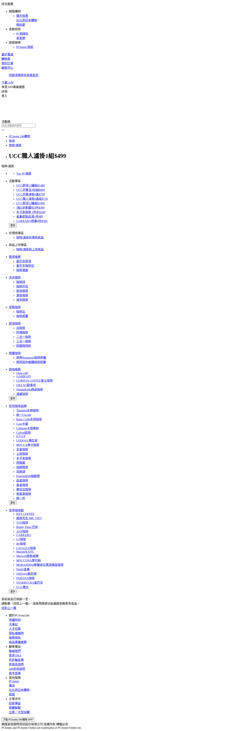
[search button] (2, 130)
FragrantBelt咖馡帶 (28, 476)
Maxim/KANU (25, 551)
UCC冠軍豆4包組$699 (30, 189)
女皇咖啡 (22, 449)
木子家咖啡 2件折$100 (30, 212)
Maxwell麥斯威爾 (27, 556)
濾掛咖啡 (22, 295)
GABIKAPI (23, 376)
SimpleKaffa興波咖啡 (29, 389)
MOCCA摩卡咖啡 (27, 444)
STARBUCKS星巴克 (29, 582)
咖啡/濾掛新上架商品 (30, 249)
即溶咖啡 (22, 290)
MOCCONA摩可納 (28, 560)
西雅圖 (20, 462)
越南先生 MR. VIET (29, 518)
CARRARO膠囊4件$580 (31, 221)
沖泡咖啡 (15, 277)
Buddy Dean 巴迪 (27, 527)
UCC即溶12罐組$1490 (30, 203)
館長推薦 (15, 256)
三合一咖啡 (23, 341)
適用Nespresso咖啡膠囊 (31, 357)
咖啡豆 (20, 311)
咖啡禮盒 (22, 270)
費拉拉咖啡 (23, 489)
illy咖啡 (21, 543)
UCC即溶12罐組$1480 (30, 185)
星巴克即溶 (23, 261)
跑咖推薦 (15, 369)
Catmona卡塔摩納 (27, 428)
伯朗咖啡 (22, 467)
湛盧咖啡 (22, 394)
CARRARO (23, 535)
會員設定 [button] (33, 75)
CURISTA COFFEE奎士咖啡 (34, 380)
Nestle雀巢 (23, 569)
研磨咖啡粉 (23, 345)
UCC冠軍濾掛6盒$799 (30, 194)
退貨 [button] (24, 75)
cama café (22, 373)
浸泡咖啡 (22, 299)
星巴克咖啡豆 (25, 265)
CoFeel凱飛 (23, 432)
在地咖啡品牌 (18, 406)
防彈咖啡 (22, 332)
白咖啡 (20, 328)
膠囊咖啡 (15, 353)
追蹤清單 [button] (15, 75)
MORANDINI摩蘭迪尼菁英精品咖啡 (40, 564)
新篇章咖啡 (23, 493)
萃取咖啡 (15, 307)
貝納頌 (20, 471)
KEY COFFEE (25, 513)
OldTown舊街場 (26, 573)
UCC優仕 (22, 587)
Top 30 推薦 (23, 173)
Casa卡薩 (22, 423)
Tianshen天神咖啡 (27, 410)
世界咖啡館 (16, 510)
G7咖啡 (21, 539)
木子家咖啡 (23, 458)
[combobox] (118, 126)
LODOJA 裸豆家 (27, 440)
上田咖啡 (22, 453)
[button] (118, 25)
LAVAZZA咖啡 (26, 548)
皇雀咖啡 (22, 485)
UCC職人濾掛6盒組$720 (32, 198)
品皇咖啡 (22, 480)
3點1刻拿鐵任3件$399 (30, 207)
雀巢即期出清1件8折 (29, 216)
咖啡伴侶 (22, 286)
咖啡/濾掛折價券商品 (30, 237)
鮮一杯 (20, 498)
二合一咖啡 (23, 336)
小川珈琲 (22, 522)
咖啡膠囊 (22, 316)
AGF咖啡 (22, 531)
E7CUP (21, 436)
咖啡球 (20, 282)
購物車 (5, 58)
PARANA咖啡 (25, 578)
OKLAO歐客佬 (26, 385)
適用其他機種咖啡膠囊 (31, 362)
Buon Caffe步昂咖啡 (29, 419)
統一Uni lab (23, 414)
